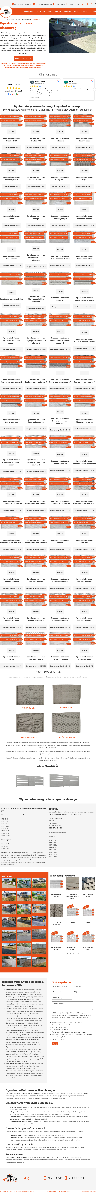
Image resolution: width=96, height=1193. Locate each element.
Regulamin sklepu (51, 1191)
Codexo (90, 1191)
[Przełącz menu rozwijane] (44, 11)
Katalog (84, 12)
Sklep (50, 12)
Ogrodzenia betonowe (24, 19)
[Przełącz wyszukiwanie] (83, 4)
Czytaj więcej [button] (34, 98)
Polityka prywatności (64, 1191)
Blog (76, 12)
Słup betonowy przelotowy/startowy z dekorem (56, 922)
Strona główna (28, 12)
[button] (94, 89)
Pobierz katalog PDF (23, 58)
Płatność (67, 12)
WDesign (94, 1191)
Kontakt (93, 12)
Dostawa (58, 12)
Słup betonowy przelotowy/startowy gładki (72, 896)
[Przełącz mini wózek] (94, 4)
